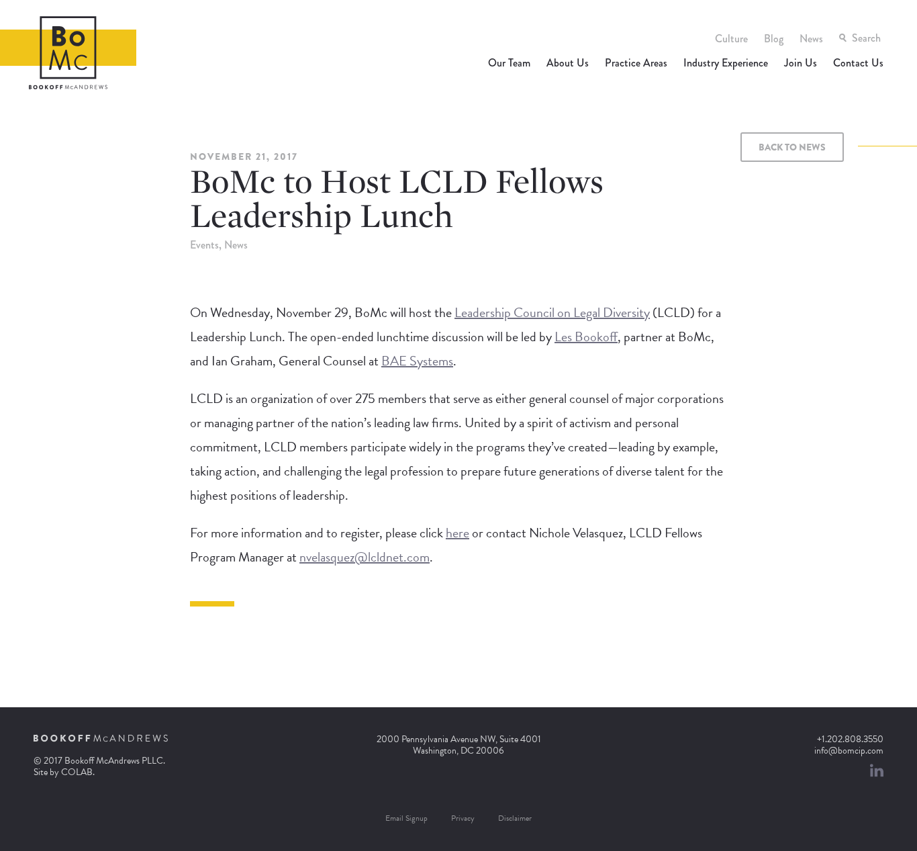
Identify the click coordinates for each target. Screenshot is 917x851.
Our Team (509, 63)
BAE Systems (417, 361)
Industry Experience (725, 63)
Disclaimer (515, 818)
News (811, 38)
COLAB (77, 772)
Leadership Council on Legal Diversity (552, 312)
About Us (567, 63)
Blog (773, 38)
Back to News (792, 147)
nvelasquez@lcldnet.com (364, 557)
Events (204, 245)
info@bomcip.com (848, 751)
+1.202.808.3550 (850, 739)
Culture (731, 38)
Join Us (800, 63)
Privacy (463, 818)
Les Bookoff (586, 336)
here (457, 533)
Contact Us (858, 63)
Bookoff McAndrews (68, 52)
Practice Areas (636, 63)
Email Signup (406, 818)
